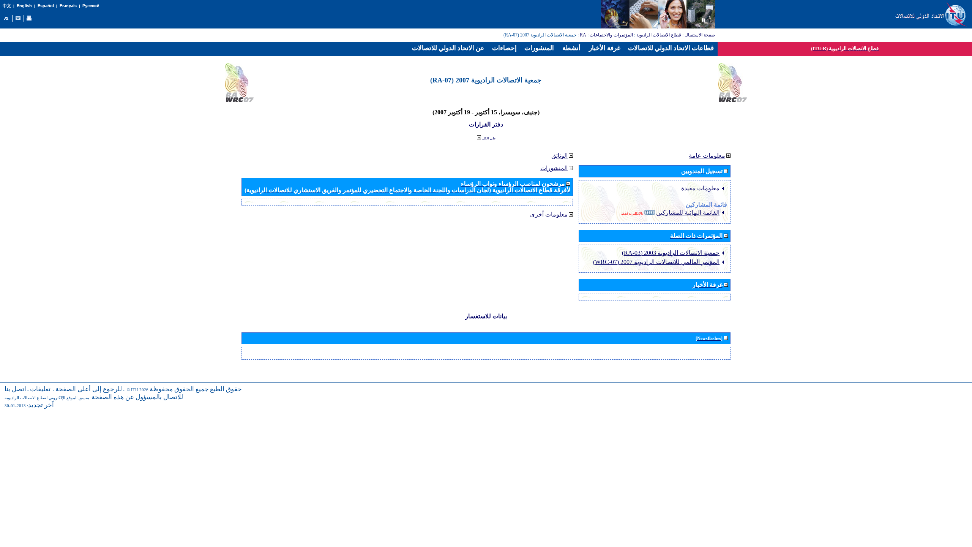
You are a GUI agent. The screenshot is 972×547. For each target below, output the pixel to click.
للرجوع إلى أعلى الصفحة (88, 389)
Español (46, 5)
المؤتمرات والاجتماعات (611, 35)
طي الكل (488, 138)
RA (583, 35)
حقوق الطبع (226, 389)
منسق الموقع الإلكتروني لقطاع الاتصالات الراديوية (47, 398)
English (24, 5)
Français (68, 5)
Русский (90, 5)
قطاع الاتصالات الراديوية (658, 35)
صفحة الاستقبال (700, 35)
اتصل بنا (15, 389)
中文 (7, 6)
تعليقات (40, 389)
